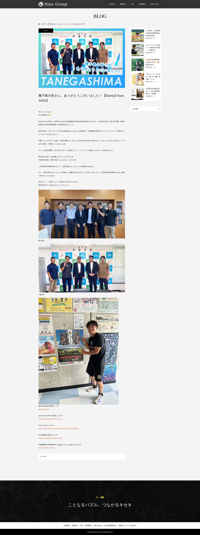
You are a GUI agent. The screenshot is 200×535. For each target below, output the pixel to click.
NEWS (46, 30)
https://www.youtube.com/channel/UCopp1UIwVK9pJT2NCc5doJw (59, 428)
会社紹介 (112, 4)
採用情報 (142, 4)
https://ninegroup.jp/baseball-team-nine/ (50, 419)
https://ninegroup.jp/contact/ (47, 448)
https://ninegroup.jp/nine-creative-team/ (50, 438)
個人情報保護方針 (110, 525)
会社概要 (67, 525)
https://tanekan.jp (44, 409)
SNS (132, 4)
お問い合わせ (154, 4)
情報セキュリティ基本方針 (127, 525)
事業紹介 (123, 4)
